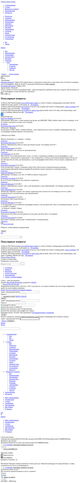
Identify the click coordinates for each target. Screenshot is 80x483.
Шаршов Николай (7, 82)
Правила (8, 269)
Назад (4, 74)
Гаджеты (8, 31)
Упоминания (9, 399)
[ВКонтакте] (2, 114)
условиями (9, 445)
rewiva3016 (25, 103)
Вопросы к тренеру (12, 9)
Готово (4, 314)
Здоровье (8, 24)
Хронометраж (10, 11)
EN (2, 233)
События (8, 18)
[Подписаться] (22, 263)
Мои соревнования (12, 398)
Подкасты (8, 13)
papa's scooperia (70, 107)
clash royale (35, 110)
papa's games (34, 103)
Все (6, 51)
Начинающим (10, 20)
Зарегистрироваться (13, 290)
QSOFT (33, 282)
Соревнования (10, 5)
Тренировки (9, 22)
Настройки (9, 407)
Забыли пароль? (26, 290)
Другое (11, 70)
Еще (8, 62)
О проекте (8, 268)
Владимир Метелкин (8, 86)
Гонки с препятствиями (13, 277)
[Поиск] (21, 237)
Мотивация (9, 26)
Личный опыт (10, 35)
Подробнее (34, 105)
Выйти (9, 409)
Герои (7, 33)
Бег (6, 42)
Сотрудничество (11, 273)
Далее (4, 447)
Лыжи (7, 44)
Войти (3, 48)
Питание (8, 27)
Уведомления (9, 405)
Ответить (4, 124)
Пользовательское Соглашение (43, 313)
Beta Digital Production (14, 282)
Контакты (8, 271)
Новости (12, 370)
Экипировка (9, 29)
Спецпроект (9, 39)
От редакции (9, 37)
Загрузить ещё (8, 224)
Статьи (7, 7)
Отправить (10, 321)
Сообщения (9, 403)
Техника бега (9, 57)
